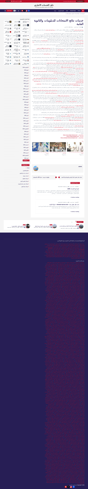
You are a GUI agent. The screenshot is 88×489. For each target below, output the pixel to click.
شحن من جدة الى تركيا (74, 396)
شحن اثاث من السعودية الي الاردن (59, 319)
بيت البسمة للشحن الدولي (68, 248)
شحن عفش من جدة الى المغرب (69, 412)
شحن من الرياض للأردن (61, 304)
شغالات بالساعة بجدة (52, 275)
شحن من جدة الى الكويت (70, 429)
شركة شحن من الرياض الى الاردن (78, 305)
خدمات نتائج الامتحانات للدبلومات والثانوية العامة (74, 13)
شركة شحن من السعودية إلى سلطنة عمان (77, 376)
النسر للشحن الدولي (77, 248)
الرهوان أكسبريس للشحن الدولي (73, 246)
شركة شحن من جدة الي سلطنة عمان (71, 366)
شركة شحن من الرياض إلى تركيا (72, 393)
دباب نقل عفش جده (75, 276)
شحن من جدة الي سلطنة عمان (69, 359)
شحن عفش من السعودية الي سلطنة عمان (61, 376)
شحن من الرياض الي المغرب (51, 288)
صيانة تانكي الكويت (73, 478)
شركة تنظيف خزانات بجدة (74, 273)
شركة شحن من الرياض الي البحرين (78, 444)
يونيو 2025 (26, 104)
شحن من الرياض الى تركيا (79, 290)
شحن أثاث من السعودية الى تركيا (60, 383)
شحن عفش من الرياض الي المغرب (78, 407)
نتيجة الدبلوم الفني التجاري (78, 125)
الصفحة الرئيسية (61, 10)
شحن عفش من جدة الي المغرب (52, 415)
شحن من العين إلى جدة (64, 475)
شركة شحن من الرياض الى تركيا (76, 391)
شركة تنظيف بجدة (61, 263)
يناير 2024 (26, 142)
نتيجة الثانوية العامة (60, 49)
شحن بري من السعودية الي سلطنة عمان (67, 379)
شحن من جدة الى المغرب (52, 411)
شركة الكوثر (49, 249)
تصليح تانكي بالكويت (80, 478)
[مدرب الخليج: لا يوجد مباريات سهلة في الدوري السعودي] (40, 147)
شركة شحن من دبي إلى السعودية (59, 312)
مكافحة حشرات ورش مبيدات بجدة (52, 273)
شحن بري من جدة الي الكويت (51, 432)
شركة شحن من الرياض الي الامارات (58, 348)
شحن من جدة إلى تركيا (71, 397)
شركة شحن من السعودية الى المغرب (74, 401)
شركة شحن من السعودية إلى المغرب (61, 404)
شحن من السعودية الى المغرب (73, 283)
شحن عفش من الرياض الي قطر (76, 332)
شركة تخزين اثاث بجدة (65, 298)
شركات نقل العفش (24, 186)
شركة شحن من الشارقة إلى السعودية (68, 465)
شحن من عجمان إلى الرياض (60, 471)
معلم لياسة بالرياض (77, 279)
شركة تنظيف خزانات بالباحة (69, 272)
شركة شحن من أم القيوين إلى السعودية (57, 466)
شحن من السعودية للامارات (57, 345)
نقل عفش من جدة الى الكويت (60, 429)
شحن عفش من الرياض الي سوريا (59, 455)
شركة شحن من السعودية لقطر (75, 329)
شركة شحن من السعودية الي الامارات (74, 357)
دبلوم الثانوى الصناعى (76, 85)
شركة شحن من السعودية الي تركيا (58, 382)
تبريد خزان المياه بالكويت (64, 479)
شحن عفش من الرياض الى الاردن (68, 309)
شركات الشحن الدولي (24, 181)
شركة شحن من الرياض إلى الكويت (65, 425)
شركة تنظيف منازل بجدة (77, 268)
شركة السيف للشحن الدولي (74, 245)
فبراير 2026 (26, 83)
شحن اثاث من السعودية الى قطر (75, 325)
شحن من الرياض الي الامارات (66, 354)
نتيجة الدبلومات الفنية (73, 101)
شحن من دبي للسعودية (76, 316)
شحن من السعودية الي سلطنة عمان (52, 375)
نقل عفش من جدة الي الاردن (63, 265)
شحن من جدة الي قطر (53, 336)
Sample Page (73, 10)
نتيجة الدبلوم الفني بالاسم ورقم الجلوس (67, 106)
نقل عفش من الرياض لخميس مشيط (73, 297)
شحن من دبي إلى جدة (56, 472)
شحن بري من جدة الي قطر (54, 339)
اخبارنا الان (81, 136)
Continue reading (75, 197)
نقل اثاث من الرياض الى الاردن (53, 308)
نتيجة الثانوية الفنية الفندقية (49, 117)
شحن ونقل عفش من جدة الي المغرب (61, 414)
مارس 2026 (26, 80)
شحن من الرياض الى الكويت (59, 423)
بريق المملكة (50, 250)
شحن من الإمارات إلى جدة (65, 472)
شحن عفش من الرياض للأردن (51, 304)
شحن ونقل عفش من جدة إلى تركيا (57, 398)
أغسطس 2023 (25, 155)
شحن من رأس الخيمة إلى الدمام (50, 476)
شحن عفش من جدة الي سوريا (79, 462)
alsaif (76, 186)
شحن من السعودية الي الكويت (76, 422)
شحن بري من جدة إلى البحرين (76, 451)
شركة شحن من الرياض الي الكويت (78, 426)
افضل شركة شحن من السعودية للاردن (57, 314)
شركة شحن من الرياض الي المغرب (73, 409)
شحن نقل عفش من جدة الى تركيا (63, 396)
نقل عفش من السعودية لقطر (79, 326)
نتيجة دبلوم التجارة (78, 61)
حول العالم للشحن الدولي (77, 252)
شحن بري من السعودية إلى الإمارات (75, 344)
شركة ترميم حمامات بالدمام (74, 482)
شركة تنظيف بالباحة (61, 268)
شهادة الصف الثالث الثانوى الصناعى (41, 78)
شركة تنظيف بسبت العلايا (51, 482)
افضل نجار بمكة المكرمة (50, 277)
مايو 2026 (26, 75)
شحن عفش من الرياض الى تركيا (54, 386)
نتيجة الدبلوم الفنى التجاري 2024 (67, 67)
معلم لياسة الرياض (68, 280)
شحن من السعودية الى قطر (68, 326)
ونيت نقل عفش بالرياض (72, 265)
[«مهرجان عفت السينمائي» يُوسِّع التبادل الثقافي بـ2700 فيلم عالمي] (58, 147)
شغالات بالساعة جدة (69, 268)
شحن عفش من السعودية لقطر (51, 325)
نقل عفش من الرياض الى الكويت (65, 426)
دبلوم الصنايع (39, 83)
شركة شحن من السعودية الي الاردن (59, 315)
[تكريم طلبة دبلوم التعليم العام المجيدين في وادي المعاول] (75, 147)
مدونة (55, 10)
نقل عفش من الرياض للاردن (77, 308)
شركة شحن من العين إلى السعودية (57, 468)
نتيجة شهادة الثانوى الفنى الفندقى (51, 93)
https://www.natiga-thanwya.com (70, 134)
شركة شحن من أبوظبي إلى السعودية (71, 466)
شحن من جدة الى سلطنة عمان (69, 361)
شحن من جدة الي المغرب (79, 416)
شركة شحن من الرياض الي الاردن (56, 309)
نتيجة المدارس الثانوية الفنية (65, 116)
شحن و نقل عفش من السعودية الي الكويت (67, 419)
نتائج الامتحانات (80, 137)
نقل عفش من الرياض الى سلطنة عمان (57, 366)
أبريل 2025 (26, 110)
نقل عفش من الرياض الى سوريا (74, 457)
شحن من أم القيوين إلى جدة (73, 475)
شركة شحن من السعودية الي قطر (75, 323)
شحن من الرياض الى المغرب (52, 405)
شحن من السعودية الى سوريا (68, 453)
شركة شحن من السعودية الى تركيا (64, 384)
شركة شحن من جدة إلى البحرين (64, 447)
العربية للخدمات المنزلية (57, 255)
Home (79, 10)
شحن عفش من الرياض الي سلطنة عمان (60, 371)
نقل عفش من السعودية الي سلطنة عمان (66, 375)
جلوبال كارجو (58, 253)
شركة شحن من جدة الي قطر (74, 337)
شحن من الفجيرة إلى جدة (55, 473)
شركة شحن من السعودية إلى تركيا (70, 389)
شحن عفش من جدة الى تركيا (77, 394)
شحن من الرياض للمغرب (69, 408)
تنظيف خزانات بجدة (49, 265)
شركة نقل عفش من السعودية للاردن (71, 319)
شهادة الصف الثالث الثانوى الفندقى (42, 90)
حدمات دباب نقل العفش (24, 173)
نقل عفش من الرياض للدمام (57, 295)
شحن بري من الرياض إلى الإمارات (62, 344)
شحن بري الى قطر (54, 337)
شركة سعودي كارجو (64, 243)
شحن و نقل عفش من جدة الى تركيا (60, 397)
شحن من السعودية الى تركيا (66, 287)
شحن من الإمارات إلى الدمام (54, 475)
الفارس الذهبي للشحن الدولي (58, 248)
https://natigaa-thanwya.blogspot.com (69, 137)
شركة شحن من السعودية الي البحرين (59, 434)
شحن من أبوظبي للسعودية (67, 316)
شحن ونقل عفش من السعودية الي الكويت (69, 418)
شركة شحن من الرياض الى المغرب (58, 408)
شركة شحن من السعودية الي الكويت (65, 421)
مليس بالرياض (82, 280)
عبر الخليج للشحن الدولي (74, 255)
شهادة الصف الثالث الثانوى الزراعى (41, 71)
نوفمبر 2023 (26, 147)
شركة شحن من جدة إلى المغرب (64, 415)
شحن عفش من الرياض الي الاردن (65, 308)
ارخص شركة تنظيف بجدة (52, 268)
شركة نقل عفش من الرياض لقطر (70, 334)
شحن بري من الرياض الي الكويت (54, 422)
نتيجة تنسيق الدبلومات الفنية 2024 (75, 120)
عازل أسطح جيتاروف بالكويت (73, 480)
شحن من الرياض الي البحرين (54, 444)
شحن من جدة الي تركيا (52, 396)
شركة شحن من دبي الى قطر (69, 340)
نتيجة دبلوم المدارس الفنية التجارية (63, 129)
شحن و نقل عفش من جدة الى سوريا (72, 461)
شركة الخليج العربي (57, 246)
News (28, 167)
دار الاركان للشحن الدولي (57, 249)
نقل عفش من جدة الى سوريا (56, 460)
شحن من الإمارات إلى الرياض (75, 469)
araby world (75, 227)
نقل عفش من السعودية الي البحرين (57, 436)
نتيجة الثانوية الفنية (59, 101)
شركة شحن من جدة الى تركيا (56, 287)
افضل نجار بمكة (64, 277)
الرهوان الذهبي (70, 243)
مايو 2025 (26, 107)
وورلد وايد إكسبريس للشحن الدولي (68, 253)
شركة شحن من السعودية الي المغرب (73, 403)
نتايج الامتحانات (80, 134)
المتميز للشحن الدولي (49, 252)
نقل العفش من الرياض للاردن (67, 305)
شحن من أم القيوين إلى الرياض (76, 472)
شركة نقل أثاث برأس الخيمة (63, 266)
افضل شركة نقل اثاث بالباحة (76, 295)
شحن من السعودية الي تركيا (76, 384)
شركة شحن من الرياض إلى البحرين (61, 440)
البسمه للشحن (81, 255)
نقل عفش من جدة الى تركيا (66, 394)
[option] (70, 226)
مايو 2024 (26, 131)
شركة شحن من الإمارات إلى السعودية (72, 312)
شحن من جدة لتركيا (78, 398)
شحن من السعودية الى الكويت (56, 418)
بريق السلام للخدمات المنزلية (76, 257)
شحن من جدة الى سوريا (61, 461)
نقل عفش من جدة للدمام (66, 284)
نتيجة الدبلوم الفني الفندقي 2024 (63, 95)
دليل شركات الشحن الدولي (67, 252)
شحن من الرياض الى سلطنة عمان (72, 372)
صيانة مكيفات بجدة (52, 272)
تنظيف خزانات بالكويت (64, 480)
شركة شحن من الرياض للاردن (61, 307)
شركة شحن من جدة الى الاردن (73, 300)
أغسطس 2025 (25, 99)
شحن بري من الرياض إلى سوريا (64, 458)
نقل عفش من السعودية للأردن (69, 318)
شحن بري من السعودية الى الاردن (76, 322)
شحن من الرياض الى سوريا (63, 457)
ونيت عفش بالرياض (75, 282)
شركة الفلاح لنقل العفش (59, 256)
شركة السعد (82, 250)
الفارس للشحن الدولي (75, 249)
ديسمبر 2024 (25, 118)
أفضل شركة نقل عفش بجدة (76, 284)
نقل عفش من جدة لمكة (62, 297)
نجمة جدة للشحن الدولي (58, 252)
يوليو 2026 (26, 70)
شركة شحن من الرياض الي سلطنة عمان (65, 369)
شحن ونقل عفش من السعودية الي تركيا (56, 387)
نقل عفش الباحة (56, 294)
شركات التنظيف (25, 178)
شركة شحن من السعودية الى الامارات (62, 350)
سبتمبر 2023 (25, 152)
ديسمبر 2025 (25, 88)
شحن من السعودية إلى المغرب (74, 404)
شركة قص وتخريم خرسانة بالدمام (62, 482)
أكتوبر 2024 (26, 123)
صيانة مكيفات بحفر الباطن (56, 286)
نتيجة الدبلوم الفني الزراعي (78, 40)
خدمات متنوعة (25, 175)
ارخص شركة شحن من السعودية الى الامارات (73, 348)
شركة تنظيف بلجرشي (80, 483)
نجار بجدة (55, 265)
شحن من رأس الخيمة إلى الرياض (71, 471)
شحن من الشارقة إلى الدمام (72, 476)
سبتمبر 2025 (25, 96)
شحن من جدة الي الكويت (79, 433)
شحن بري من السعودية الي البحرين (70, 437)
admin (80, 27)
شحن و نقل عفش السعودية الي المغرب (61, 400)
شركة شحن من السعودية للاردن (57, 318)
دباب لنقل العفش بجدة (77, 263)
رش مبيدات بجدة (77, 270)
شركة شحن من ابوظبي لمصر (59, 293)
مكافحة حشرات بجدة (53, 269)
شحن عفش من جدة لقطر (79, 343)
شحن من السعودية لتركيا (65, 386)
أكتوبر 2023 (26, 150)
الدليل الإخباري (76, 27)
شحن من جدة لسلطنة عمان (71, 362)
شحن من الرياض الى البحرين (75, 441)
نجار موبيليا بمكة (78, 277)
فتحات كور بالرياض (75, 280)
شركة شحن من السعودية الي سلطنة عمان (70, 377)
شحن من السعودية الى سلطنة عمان (57, 358)
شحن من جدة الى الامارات (51, 344)
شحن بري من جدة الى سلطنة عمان (59, 365)
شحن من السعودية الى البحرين (71, 439)
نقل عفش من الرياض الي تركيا (72, 390)
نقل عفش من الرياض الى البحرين (75, 443)
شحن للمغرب (75, 294)
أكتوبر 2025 (26, 94)
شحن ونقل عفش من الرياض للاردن (54, 305)
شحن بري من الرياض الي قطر (58, 334)
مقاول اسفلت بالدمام (55, 480)
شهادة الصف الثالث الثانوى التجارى (68, 63)
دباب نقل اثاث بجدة (62, 273)
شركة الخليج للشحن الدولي (54, 245)
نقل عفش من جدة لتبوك (57, 284)
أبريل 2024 (26, 134)
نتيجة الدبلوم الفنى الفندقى (52, 90)
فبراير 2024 (26, 139)
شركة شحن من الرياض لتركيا (61, 390)
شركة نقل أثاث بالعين (53, 266)
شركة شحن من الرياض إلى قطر (72, 336)
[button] (76, 222)
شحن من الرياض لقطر (62, 336)
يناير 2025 (26, 115)
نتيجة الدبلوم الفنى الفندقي (78, 117)
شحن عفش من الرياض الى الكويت (71, 423)
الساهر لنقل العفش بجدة (51, 253)
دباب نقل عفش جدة (81, 265)
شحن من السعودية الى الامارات (60, 352)
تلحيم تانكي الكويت (65, 478)
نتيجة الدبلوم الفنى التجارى (78, 63)
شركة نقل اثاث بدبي (72, 266)
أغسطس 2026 (25, 67)
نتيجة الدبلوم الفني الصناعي (50, 29)
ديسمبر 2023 (25, 144)
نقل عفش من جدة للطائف (76, 287)
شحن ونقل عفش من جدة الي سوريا (55, 462)
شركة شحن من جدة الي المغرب (68, 416)
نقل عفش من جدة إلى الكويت (62, 432)
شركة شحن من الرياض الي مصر (72, 269)
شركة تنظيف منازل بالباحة (79, 272)
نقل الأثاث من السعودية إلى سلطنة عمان (55, 377)
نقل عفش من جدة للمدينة (69, 291)
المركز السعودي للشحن (64, 245)
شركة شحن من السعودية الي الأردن (63, 322)
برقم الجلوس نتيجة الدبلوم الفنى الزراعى (61, 72)
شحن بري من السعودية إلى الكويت (78, 421)
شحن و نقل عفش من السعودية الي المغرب (59, 401)
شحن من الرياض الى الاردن (71, 311)
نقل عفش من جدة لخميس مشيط (67, 286)
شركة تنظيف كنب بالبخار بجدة (51, 263)
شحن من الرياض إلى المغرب (62, 409)
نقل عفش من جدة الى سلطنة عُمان (57, 361)
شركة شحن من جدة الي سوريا (67, 462)
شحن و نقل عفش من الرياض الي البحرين (62, 441)
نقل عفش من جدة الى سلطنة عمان (56, 359)
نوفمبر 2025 (26, 91)
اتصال (67, 10)
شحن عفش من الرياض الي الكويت (52, 425)
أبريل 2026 (26, 78)
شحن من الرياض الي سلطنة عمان (55, 368)
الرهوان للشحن (76, 250)
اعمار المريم (71, 250)
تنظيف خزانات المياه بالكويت (54, 479)
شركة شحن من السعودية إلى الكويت (53, 419)
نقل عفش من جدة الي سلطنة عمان (59, 362)
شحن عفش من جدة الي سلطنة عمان (72, 365)
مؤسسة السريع (64, 246)
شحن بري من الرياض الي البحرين (52, 443)
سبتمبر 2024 (25, 126)
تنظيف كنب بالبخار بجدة (72, 275)
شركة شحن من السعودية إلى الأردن (62, 320)
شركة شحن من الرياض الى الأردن (71, 314)
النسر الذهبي (57, 243)
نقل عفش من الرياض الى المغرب (63, 405)
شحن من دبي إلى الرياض (64, 469)
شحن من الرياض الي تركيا (61, 393)
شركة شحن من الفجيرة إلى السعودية (54, 465)
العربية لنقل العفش (66, 255)
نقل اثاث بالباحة (62, 294)
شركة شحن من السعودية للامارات (68, 351)
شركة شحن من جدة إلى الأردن (52, 302)
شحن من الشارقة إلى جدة (76, 473)
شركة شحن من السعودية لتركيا (70, 293)
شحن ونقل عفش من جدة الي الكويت (73, 434)
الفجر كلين (66, 256)
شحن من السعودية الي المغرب (73, 400)
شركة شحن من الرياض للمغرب (75, 405)
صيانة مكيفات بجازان (77, 286)
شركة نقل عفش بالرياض (79, 262)
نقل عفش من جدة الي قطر (63, 337)
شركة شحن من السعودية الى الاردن (55, 316)
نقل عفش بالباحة (60, 288)
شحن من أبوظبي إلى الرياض (54, 469)
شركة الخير (76, 243)
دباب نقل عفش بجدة (60, 272)
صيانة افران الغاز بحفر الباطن (68, 279)
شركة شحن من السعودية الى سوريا (56, 453)
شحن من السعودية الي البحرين (58, 437)
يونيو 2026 (26, 72)
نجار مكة (82, 279)
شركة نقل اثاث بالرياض (70, 262)
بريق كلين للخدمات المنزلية (58, 250)
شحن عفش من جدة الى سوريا (50, 461)
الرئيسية (83, 13)
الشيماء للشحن (51, 243)
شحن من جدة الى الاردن (52, 300)
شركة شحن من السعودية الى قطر (63, 325)
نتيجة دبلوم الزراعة (44, 40)
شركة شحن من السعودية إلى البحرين (70, 436)
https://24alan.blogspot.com (73, 136)
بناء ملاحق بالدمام (51, 282)
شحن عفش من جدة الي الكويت (55, 430)
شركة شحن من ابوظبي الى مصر (59, 262)
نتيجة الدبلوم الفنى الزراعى (52, 71)
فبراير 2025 (26, 112)
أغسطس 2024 (25, 128)
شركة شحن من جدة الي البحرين (54, 448)
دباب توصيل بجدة (50, 270)
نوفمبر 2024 (25, 120)
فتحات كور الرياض (58, 279)
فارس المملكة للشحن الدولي (79, 253)
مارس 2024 (25, 136)
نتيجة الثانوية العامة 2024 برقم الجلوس (43, 48)
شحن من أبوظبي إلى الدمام (62, 476)
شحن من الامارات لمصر (64, 323)
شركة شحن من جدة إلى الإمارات (78, 345)
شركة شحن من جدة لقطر (69, 343)
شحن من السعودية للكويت (65, 422)
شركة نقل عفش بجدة (68, 263)
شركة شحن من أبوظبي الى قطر (57, 340)
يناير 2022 (26, 158)
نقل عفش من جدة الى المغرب (75, 415)
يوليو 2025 (26, 102)
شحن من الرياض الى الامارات (54, 354)
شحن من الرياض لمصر (61, 269)
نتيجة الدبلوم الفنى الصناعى (78, 29)
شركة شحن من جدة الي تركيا (69, 398)
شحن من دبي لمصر (55, 323)
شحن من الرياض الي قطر (71, 330)
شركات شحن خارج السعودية (23, 183)
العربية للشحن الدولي (49, 255)
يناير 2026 (26, 86)
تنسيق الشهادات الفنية (57, 120)
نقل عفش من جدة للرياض (61, 290)
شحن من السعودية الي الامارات (63, 347)
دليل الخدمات (66, 250)
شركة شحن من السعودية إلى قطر (78, 333)
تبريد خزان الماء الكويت (73, 479)
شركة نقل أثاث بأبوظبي (80, 266)
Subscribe (9, 10)
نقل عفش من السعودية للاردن (71, 315)
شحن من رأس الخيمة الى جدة (66, 473)
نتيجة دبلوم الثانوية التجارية (50, 63)
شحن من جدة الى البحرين (76, 448)
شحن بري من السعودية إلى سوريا (67, 454)
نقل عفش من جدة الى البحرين (57, 446)
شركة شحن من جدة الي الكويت (69, 433)
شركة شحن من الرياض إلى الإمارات (73, 352)
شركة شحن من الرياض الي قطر (64, 332)
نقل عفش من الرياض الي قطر (61, 330)
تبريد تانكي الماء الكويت (57, 478)
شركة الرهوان (81, 243)
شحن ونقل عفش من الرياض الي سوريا (77, 458)
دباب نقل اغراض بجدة (80, 275)
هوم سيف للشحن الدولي (66, 249)
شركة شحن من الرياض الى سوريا (72, 455)
